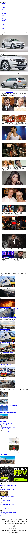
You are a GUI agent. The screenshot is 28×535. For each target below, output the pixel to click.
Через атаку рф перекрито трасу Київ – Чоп (5, 307)
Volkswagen (3, 274)
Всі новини (3, 3)
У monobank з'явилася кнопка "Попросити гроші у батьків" (7, 427)
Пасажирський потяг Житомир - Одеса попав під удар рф (7, 287)
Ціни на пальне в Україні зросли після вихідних (6, 509)
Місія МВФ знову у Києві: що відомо (5, 513)
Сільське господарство (4, 12)
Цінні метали (3, 6)
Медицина (3, 15)
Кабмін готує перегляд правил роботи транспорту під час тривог (8, 317)
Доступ (3, 17)
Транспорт (3, 23)
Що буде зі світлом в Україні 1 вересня (5, 431)
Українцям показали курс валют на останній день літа (7, 489)
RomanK (7, 308)
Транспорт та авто (2, 33)
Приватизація (3, 7)
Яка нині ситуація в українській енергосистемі (6, 508)
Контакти (3, 18)
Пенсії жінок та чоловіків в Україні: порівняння (6, 428)
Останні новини (3, 421)
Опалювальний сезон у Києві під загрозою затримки (8, 419)
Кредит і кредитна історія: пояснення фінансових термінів (7, 504)
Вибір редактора (3, 454)
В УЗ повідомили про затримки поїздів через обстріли (7, 342)
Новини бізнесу (4, 19)
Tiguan (5, 274)
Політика (3, 5)
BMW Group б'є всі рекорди (9, 92)
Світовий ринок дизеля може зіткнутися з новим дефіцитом (7, 423)
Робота (2, 26)
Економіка (3, 4)
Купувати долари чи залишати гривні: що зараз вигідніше (9, 405)
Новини (3, 28)
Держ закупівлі (4, 9)
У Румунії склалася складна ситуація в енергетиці (8, 412)
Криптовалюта (3, 25)
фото (7, 274)
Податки (3, 24)
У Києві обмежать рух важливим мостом (5, 329)
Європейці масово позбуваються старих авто (5, 364)
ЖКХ (2, 16)
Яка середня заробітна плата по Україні (5, 501)
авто (0, 274)
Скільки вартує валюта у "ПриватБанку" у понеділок (7, 490)
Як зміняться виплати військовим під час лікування (6, 424)
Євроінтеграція (4, 13)
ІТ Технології (3, 27)
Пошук (3, 10)
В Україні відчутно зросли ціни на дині (8, 496)
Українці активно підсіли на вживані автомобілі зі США (7, 352)
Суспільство (3, 14)
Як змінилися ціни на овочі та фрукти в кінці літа (6, 505)
